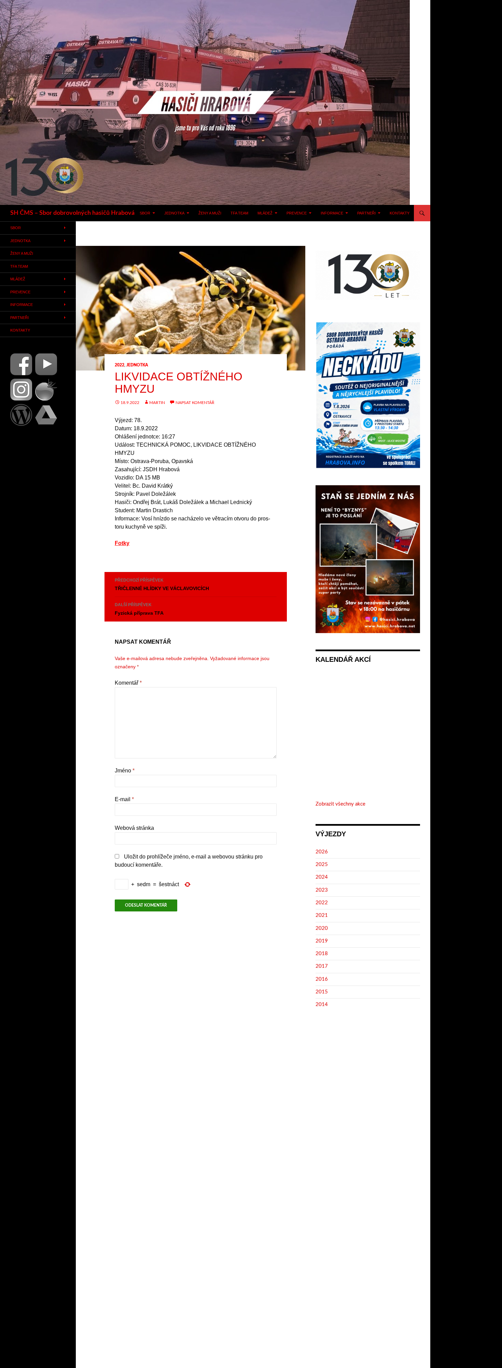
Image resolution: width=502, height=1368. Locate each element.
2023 (322, 890)
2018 (322, 953)
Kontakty (399, 213)
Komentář (128, 683)
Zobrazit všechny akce (340, 804)
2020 (322, 928)
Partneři (366, 213)
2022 (119, 365)
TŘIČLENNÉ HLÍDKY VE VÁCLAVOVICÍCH (162, 584)
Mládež (265, 213)
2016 (322, 979)
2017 (322, 966)
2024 (322, 877)
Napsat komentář (195, 403)
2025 (322, 864)
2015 (322, 991)
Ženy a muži (209, 213)
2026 (322, 851)
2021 (322, 915)
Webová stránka (134, 828)
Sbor (145, 213)
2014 (322, 1004)
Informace (332, 213)
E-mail (124, 799)
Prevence (297, 213)
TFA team (239, 213)
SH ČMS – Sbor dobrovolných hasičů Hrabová (72, 213)
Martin (157, 403)
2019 (322, 941)
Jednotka (174, 213)
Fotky (122, 543)
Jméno (125, 770)
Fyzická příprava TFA (139, 609)
